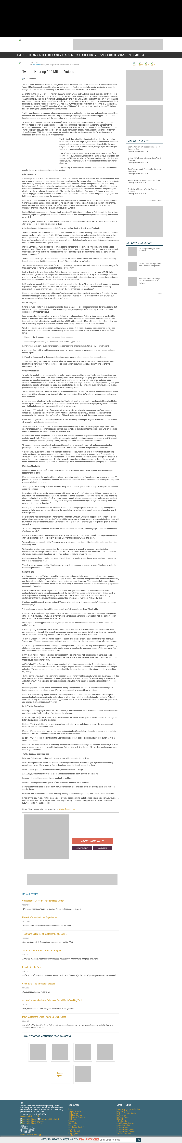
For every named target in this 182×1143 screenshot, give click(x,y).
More (160, 293)
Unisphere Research (124, 1133)
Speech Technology (123, 1125)
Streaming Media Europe (125, 1129)
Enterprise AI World (123, 1111)
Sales (78, 54)
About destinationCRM (76, 1127)
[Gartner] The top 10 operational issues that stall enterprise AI (150, 264)
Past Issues (102, 848)
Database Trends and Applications (129, 1109)
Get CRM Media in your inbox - (70, 1139)
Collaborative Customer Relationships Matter (43, 900)
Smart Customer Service (125, 1123)
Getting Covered (74, 1131)
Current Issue (81, 848)
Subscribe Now (92, 841)
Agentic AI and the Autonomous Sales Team (144, 180)
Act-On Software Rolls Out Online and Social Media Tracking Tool (52, 1000)
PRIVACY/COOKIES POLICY (29, 1135)
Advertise (71, 1129)
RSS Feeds (72, 1125)
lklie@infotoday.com (67, 809)
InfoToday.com (122, 1115)
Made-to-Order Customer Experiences (39, 917)
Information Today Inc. (28, 1116)
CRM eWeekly (73, 1113)
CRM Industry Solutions (76, 1117)
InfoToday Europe (123, 1117)
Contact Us (72, 1135)
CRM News (72, 1119)
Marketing (69, 54)
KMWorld (120, 1119)
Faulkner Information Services (127, 1113)
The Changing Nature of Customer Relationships (44, 933)
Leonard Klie (36, 65)
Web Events (72, 1123)
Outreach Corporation (60, 1074)
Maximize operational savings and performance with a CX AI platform (149, 280)
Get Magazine (75, 1111)
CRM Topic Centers (75, 1115)
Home (19, 54)
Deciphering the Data (31, 967)
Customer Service (55, 54)
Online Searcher (122, 1121)
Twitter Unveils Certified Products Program (41, 950)
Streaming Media (122, 1127)
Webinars (122, 54)
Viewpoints (72, 1121)
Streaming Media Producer (126, 1131)
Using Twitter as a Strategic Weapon (38, 983)
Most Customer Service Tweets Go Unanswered (44, 1016)
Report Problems (74, 1133)
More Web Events (155, 200)
